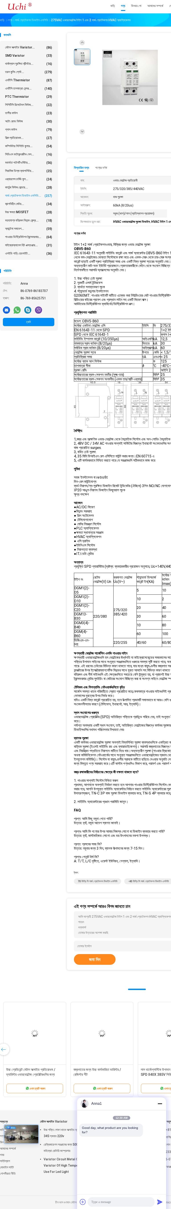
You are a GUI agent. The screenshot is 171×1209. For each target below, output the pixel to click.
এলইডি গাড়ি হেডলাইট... (28, 253)
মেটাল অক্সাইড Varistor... (28, 47)
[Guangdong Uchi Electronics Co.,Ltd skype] (27, 309)
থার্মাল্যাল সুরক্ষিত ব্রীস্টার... (28, 64)
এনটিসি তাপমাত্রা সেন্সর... (28, 88)
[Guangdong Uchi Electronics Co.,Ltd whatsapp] (17, 309)
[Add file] (83, 1202)
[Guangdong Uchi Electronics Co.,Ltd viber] (38, 309)
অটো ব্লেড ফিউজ (28, 121)
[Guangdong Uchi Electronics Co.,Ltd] (19, 6)
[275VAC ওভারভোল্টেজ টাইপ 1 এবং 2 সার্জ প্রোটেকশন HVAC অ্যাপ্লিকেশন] (130, 77)
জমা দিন (94, 959)
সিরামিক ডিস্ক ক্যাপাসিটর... (28, 171)
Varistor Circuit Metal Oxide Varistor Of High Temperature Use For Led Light (65, 1165)
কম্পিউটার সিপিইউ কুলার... (28, 146)
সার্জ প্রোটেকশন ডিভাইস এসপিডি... (28, 196)
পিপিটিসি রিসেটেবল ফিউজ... (28, 105)
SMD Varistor (28, 55)
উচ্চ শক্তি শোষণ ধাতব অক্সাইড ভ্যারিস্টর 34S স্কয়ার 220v (64, 1133)
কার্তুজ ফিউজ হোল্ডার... (28, 187)
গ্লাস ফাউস (28, 129)
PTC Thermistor (28, 96)
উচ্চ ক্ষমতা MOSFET (28, 212)
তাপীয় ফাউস (28, 113)
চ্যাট (28, 322)
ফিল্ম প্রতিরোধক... (28, 138)
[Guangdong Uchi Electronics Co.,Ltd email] (6, 309)
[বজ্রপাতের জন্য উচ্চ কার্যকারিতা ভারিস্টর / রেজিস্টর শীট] (102, 1033)
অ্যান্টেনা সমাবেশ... (28, 229)
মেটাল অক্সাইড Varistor (53, 1121)
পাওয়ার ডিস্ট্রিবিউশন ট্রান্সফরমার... (28, 237)
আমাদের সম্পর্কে (8, 1148)
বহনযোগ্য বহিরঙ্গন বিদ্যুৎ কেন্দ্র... (28, 220)
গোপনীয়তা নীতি (8, 1173)
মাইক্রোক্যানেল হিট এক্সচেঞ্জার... (28, 245)
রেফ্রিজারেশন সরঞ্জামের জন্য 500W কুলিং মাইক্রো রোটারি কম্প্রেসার (65, 1148)
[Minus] (160, 1103)
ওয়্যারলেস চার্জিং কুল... (28, 179)
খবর (2, 1155)
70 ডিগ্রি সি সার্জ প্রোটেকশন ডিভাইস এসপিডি (97, 881)
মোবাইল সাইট (7, 1167)
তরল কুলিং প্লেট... (28, 72)
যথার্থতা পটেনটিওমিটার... (28, 163)
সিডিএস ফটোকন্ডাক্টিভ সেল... (28, 154)
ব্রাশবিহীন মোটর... (28, 204)
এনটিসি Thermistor (28, 80)
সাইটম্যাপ (5, 1161)
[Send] (159, 1202)
